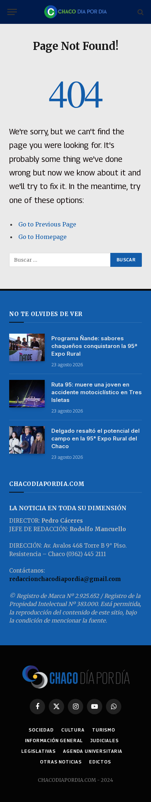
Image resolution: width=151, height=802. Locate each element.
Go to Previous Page (47, 224)
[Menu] (12, 12)
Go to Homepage (42, 236)
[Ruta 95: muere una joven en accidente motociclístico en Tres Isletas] (27, 393)
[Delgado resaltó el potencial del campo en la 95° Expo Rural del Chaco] (27, 440)
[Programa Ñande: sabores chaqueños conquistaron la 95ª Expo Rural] (27, 347)
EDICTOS (100, 762)
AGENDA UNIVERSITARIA (92, 751)
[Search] (140, 12)
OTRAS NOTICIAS (61, 762)
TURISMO (103, 730)
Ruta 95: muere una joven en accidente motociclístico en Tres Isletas (96, 392)
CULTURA (73, 730)
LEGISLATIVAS (38, 751)
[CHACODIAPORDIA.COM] (75, 12)
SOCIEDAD (41, 730)
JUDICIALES (104, 740)
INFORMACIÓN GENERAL (54, 740)
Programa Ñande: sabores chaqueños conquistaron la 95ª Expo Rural (94, 346)
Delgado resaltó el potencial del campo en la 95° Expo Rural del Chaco (95, 438)
